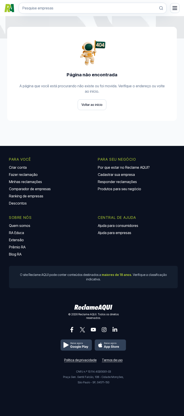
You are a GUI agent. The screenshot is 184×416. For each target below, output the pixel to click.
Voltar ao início (92, 105)
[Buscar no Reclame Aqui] (161, 8)
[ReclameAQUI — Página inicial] (9, 8)
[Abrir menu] (175, 8)
